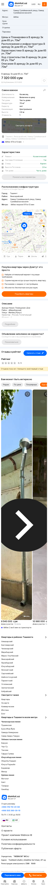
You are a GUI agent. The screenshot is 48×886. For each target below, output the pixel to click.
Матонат (5, 779)
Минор (4, 772)
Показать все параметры (24, 177)
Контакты (37, 875)
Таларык (5, 786)
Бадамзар (5, 768)
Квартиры (5, 699)
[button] (24, 616)
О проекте (6, 830)
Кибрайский (6, 691)
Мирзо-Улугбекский (9, 656)
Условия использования (14, 839)
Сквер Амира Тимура (10, 736)
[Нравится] (44, 80)
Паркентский (6, 681)
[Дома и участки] (16, 624)
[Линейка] (43, 236)
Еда (8, 256)
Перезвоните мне (13, 875)
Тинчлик (4, 750)
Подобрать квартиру (24, 294)
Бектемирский (7, 645)
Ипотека (5, 710)
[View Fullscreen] (42, 248)
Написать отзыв (33, 353)
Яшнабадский (7, 663)
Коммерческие (7, 706)
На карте (5, 703)
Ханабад (5, 789)
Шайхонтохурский (9, 677)
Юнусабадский (7, 666)
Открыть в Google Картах (13, 189)
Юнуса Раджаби (8, 764)
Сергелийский (7, 673)
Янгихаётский (7, 670)
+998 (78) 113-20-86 (10, 807)
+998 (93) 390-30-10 (10, 810)
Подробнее (10, 324)
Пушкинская (6, 725)
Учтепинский (6, 684)
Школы (34, 256)
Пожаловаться (11, 342)
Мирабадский (7, 652)
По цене (17, 385)
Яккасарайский (7, 659)
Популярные (31, 385)
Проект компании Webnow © (16, 835)
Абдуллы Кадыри (8, 761)
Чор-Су (4, 747)
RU (39, 4)
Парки (20, 256)
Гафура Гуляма (7, 754)
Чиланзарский (7, 649)
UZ (16, 820)
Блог (3, 714)
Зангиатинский (7, 688)
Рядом (6, 385)
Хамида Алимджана (9, 732)
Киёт (3, 782)
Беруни (4, 743)
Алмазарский (6, 641)
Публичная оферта (11, 848)
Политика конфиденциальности (18, 844)
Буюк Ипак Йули (8, 729)
